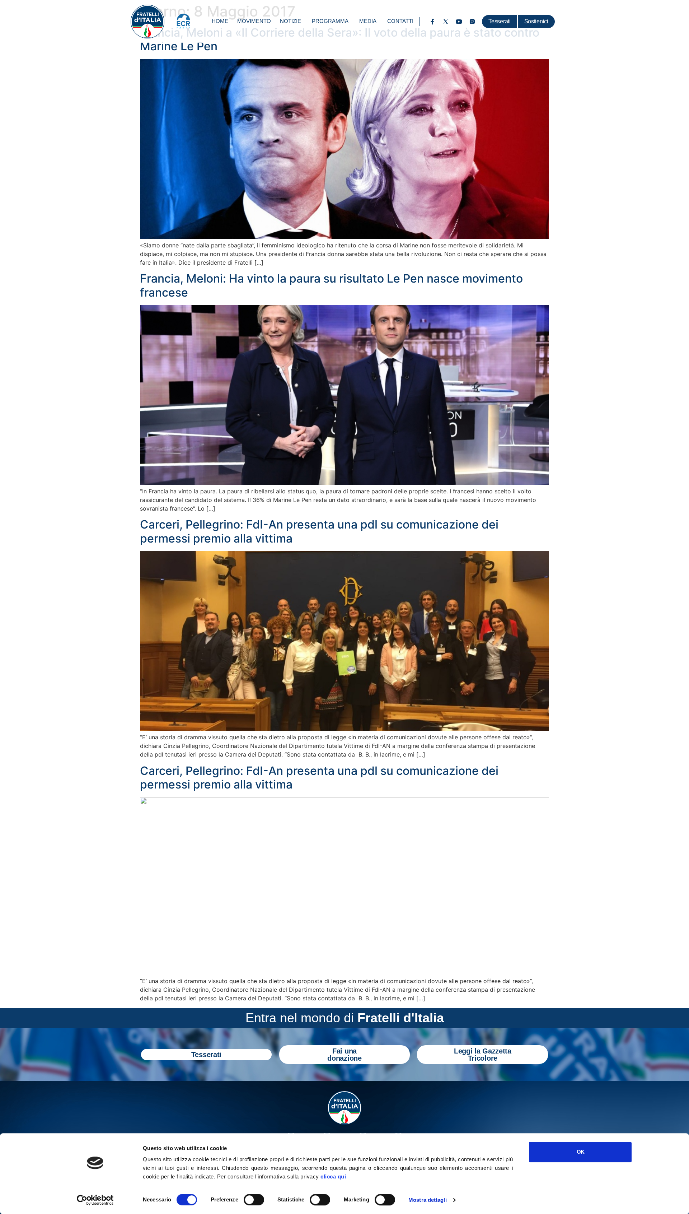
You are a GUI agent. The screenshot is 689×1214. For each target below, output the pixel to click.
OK (580, 1152)
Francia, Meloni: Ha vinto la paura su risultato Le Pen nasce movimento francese (331, 285)
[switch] (254, 1199)
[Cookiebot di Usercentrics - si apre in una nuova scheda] (95, 1200)
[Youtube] (459, 21)
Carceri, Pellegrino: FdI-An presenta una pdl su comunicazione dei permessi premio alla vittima (319, 531)
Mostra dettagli (427, 1200)
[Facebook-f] (432, 21)
